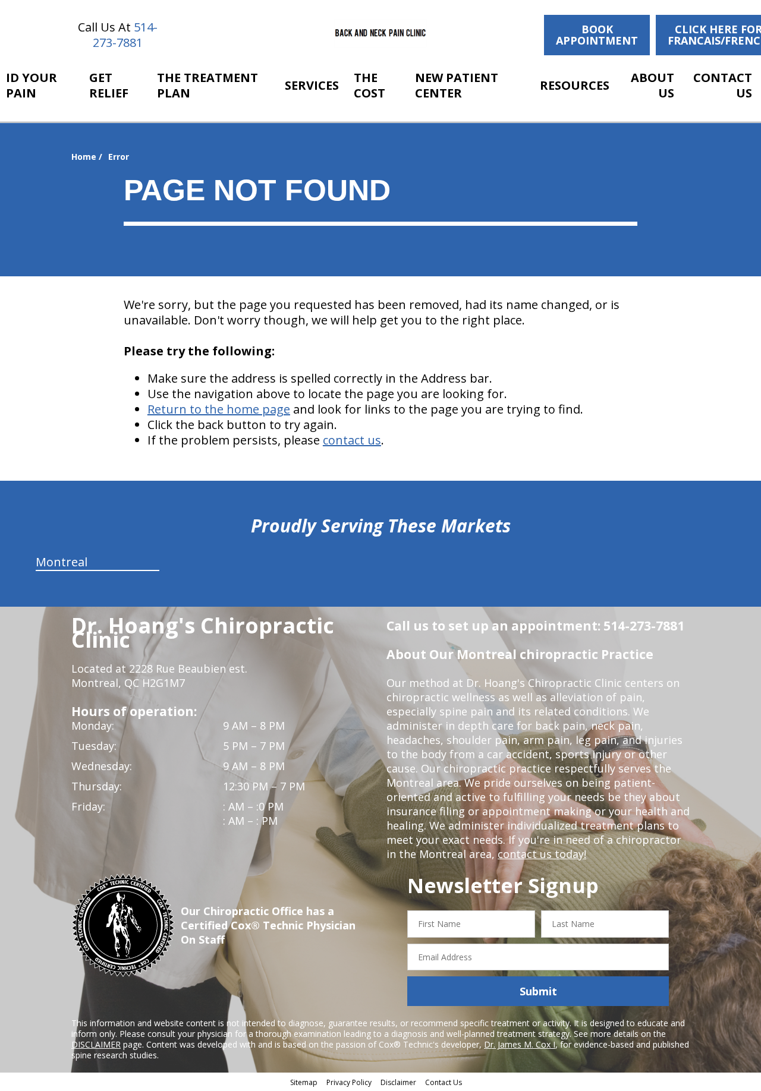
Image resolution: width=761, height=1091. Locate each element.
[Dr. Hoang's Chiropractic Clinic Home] (380, 33)
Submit (538, 991)
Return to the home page (218, 409)
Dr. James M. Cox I (519, 1044)
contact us (352, 440)
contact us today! (542, 854)
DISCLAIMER (96, 1044)
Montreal (61, 562)
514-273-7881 (125, 35)
